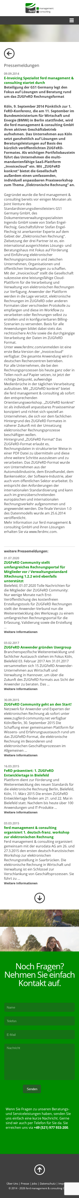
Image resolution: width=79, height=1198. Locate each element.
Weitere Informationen (20, 632)
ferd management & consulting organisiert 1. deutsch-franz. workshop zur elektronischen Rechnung (36, 832)
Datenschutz (48, 1183)
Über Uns (12, 1183)
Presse (25, 1183)
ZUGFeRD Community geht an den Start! (38, 704)
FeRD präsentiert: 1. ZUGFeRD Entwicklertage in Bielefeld (29, 773)
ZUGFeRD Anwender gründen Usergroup (37, 647)
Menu (9, 20)
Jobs (34, 1183)
